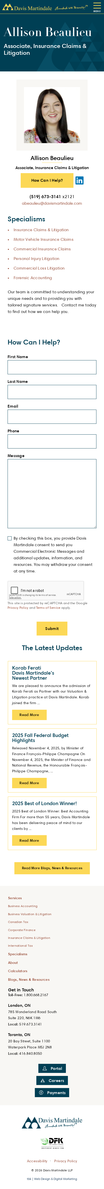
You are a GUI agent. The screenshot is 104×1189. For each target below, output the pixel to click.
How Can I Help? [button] (47, 180)
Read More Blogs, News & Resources (52, 868)
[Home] (45, 7)
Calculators (18, 971)
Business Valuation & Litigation (30, 914)
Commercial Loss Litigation (39, 268)
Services (15, 898)
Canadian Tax (18, 922)
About (13, 962)
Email (14, 406)
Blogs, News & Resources (28, 979)
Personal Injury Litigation (36, 258)
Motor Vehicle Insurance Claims (43, 239)
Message (18, 456)
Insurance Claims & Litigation (41, 229)
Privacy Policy (18, 607)
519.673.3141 (30, 1024)
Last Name (19, 381)
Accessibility (37, 1160)
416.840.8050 (30, 1053)
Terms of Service (48, 607)
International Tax (20, 945)
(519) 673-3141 (52, 196)
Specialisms (18, 954)
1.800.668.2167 (36, 995)
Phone (15, 431)
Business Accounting (23, 906)
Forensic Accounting (33, 277)
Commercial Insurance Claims (42, 249)
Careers (56, 1080)
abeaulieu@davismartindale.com (52, 203)
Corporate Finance (22, 930)
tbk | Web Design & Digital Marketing (52, 1179)
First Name (19, 357)
